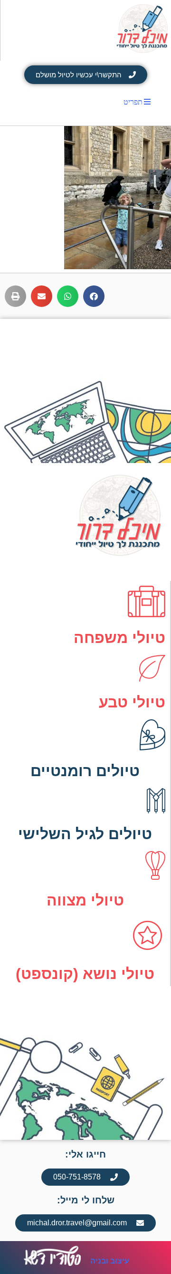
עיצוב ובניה (109, 1261)
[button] (93, 296)
